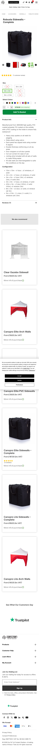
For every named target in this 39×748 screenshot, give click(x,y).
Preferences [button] (32, 370)
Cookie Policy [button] (26, 368)
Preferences (19, 385)
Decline (19, 380)
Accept (19, 376)
